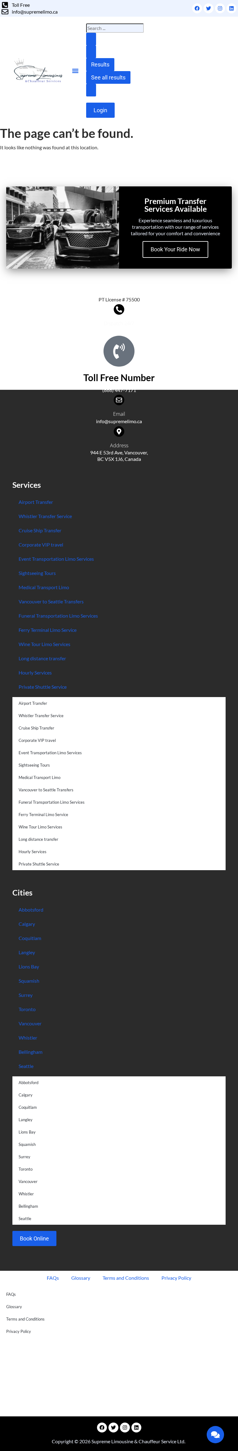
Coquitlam (30, 938)
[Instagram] (220, 8)
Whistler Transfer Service (45, 516)
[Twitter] (209, 8)
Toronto (27, 1009)
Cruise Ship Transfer (40, 530)
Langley (27, 952)
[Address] (119, 431)
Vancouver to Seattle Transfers (51, 601)
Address (119, 445)
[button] (75, 71)
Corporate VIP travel (41, 544)
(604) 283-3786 (119, 331)
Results (100, 64)
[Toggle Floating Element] (215, 1434)
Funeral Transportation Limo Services (58, 616)
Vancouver (30, 1023)
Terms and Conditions (126, 1278)
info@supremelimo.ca (119, 421)
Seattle (26, 1066)
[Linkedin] (231, 8)
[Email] (119, 400)
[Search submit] (91, 39)
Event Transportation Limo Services (56, 559)
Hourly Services (35, 672)
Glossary (80, 1278)
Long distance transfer (42, 658)
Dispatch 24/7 (119, 323)
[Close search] (91, 51)
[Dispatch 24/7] (119, 309)
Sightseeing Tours (37, 573)
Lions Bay (29, 966)
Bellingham (30, 1052)
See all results (108, 77)
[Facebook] (197, 8)
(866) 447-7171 (119, 390)
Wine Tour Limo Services (44, 644)
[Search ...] (91, 90)
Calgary (27, 924)
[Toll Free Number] (119, 351)
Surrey (26, 995)
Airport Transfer (36, 502)
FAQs (53, 1278)
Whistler (28, 1037)
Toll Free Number (119, 377)
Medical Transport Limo (44, 587)
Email (119, 414)
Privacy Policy (176, 1278)
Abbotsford (31, 910)
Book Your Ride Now (175, 249)
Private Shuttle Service (43, 687)
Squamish (29, 981)
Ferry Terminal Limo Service (48, 630)
